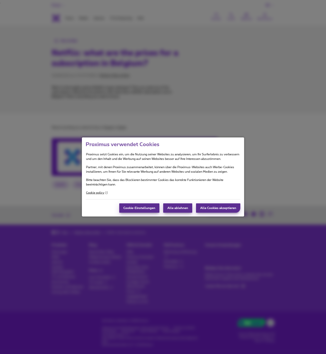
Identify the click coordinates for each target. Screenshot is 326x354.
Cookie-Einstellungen (139, 208)
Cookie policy (95, 192)
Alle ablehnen (177, 208)
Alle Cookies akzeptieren (218, 208)
